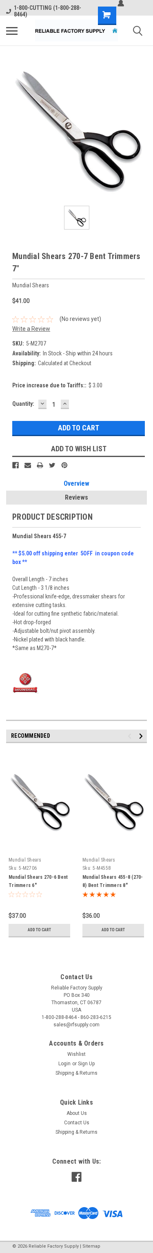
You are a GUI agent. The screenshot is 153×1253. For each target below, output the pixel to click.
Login (64, 1064)
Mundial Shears (25, 860)
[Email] (27, 465)
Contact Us (76, 1123)
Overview (76, 483)
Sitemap (91, 1246)
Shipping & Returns (76, 1073)
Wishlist (76, 1054)
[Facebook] (15, 465)
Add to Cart (39, 930)
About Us (77, 1113)
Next (142, 736)
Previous (131, 736)
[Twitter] (52, 465)
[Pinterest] (64, 465)
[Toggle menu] (12, 30)
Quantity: (23, 403)
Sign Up (86, 1064)
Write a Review (31, 328)
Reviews (76, 497)
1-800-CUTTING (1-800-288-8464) (47, 11)
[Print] (40, 465)
